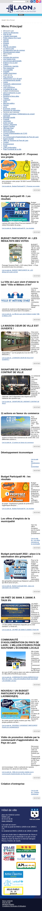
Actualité (6, 71)
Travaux (6, 98)
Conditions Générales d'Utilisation (14, 906)
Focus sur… (7, 86)
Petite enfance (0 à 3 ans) (12, 38)
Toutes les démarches (10, 32)
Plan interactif (8, 77)
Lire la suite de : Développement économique (35, 462)
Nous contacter (7, 901)
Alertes (5, 45)
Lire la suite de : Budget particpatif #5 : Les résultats (18, 228)
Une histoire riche (9, 59)
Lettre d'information (9, 147)
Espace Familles (9, 126)
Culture (5, 64)
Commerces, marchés (10, 66)
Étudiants (6, 94)
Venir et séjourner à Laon (12, 93)
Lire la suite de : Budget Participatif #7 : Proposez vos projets (21, 186)
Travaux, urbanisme (10, 124)
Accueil (4, 20)
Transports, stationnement (12, 84)
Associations (7, 130)
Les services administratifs (12, 61)
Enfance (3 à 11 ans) (10, 63)
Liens (5, 107)
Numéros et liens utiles (11, 96)
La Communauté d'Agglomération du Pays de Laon (21, 137)
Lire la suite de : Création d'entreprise (35, 792)
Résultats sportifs (9, 117)
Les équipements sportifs (12, 80)
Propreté (6, 119)
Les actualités (8, 70)
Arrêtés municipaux (10, 73)
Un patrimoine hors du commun (14, 50)
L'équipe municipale (10, 36)
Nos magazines (8, 68)
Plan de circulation (9, 47)
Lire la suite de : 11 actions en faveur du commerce (18, 442)
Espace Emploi (8, 139)
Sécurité (6, 135)
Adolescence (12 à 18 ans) (12, 78)
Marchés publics (9, 103)
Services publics (9, 131)
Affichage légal (8, 128)
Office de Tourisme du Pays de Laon (15, 140)
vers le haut (37, 190)
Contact (6, 142)
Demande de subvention (11, 110)
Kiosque (6, 43)
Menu (21, 15)
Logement (6, 100)
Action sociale (8, 123)
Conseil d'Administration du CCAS (15, 133)
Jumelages (7, 121)
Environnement (8, 144)
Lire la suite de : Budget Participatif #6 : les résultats (18, 508)
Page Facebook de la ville (12, 149)
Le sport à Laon (8, 48)
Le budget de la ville (10, 89)
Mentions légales (8, 904)
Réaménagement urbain (11, 52)
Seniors (6, 105)
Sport (5, 101)
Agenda (6, 40)
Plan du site (7, 34)
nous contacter (7, 821)
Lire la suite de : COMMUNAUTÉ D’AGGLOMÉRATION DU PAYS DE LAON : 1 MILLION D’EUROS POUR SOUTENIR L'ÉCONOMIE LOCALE (20, 679)
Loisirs (5, 82)
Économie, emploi (9, 108)
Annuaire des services (11, 57)
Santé (5, 146)
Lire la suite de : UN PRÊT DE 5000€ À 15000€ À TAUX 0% (20, 629)
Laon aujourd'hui (9, 87)
